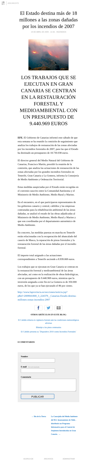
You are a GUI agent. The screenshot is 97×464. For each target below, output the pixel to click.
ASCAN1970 (13, 3)
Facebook (38, 307)
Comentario (26, 377)
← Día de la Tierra (39, 416)
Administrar (69, 459)
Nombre (24, 356)
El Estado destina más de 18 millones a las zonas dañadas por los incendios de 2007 (48, 19)
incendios (61, 32)
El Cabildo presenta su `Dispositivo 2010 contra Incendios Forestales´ (48, 332)
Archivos (48, 459)
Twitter (48, 307)
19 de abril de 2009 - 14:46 (43, 32)
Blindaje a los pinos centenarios (48, 327)
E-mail (30, 367)
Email (59, 307)
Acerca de (28, 459)
